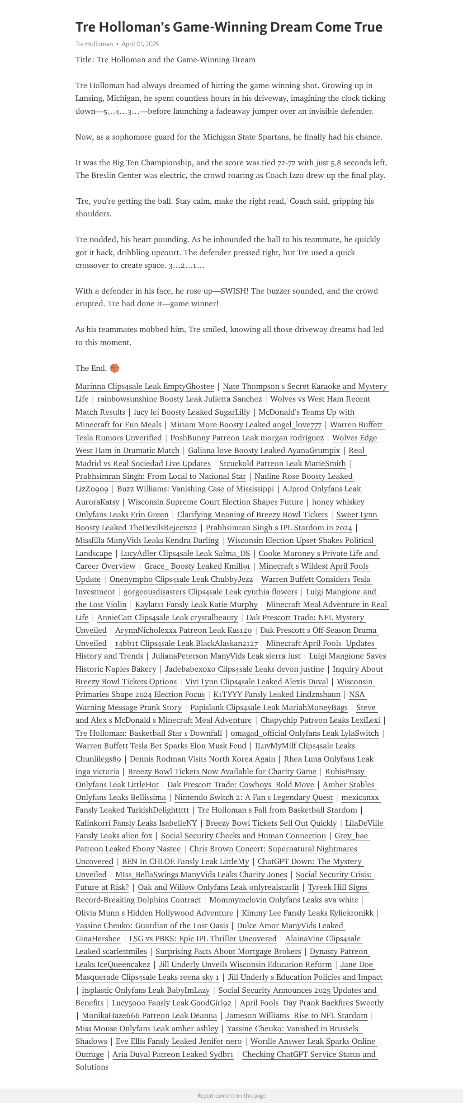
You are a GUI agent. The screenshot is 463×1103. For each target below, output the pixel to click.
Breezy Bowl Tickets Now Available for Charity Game (222, 771)
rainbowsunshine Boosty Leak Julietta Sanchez (179, 399)
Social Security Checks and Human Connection (243, 836)
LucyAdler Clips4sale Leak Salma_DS (185, 553)
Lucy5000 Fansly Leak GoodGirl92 (172, 1003)
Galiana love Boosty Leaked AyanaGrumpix (264, 450)
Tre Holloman (94, 44)
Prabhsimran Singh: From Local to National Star (161, 476)
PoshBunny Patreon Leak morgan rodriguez (247, 438)
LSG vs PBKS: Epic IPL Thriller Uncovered (203, 939)
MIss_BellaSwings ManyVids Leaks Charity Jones (201, 874)
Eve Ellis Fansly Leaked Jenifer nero (179, 1041)
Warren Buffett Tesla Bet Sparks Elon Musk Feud (161, 746)
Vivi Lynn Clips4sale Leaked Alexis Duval (256, 682)
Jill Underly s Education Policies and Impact (305, 977)
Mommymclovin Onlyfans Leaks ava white (284, 900)
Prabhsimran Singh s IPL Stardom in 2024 (279, 528)
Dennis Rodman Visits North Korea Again (202, 759)
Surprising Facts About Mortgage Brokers (228, 951)
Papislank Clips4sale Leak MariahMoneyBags (269, 707)
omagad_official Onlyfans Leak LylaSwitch (305, 733)
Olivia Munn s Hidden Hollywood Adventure (154, 913)
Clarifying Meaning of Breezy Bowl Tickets (252, 514)
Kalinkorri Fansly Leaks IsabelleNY (136, 823)
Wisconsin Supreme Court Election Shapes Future (215, 502)
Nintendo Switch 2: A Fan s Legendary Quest (254, 797)
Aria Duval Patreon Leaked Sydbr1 (173, 1054)
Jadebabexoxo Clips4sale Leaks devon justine (244, 669)
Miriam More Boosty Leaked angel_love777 (245, 425)
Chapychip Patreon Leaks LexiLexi (320, 720)
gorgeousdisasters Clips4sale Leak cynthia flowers (210, 592)
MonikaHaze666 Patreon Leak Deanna (149, 1015)
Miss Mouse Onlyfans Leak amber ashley (147, 1028)
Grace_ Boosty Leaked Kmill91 (197, 566)
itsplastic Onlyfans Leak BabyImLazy (146, 990)
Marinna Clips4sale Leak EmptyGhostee (145, 386)
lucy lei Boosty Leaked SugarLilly (192, 412)
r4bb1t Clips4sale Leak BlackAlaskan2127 (186, 643)
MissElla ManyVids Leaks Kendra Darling (147, 540)
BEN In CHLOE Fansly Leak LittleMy (185, 861)
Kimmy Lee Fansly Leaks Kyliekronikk (307, 913)
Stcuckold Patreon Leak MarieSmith (282, 463)
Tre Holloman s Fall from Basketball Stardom (277, 810)
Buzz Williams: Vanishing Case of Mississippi (195, 489)
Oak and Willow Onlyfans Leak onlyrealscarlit (218, 887)
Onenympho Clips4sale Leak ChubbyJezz (181, 579)
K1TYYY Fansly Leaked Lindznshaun (276, 694)
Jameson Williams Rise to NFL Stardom (297, 1015)
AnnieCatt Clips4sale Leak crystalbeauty (167, 617)
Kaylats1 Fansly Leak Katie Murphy (196, 604)
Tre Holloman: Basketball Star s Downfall (149, 733)
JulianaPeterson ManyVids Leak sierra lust (226, 656)
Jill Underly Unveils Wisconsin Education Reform (245, 964)
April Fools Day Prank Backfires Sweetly (311, 1003)
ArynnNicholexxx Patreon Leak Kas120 (183, 630)
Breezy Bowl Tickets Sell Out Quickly (271, 823)
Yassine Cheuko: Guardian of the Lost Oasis (152, 925)
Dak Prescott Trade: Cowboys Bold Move (240, 785)
